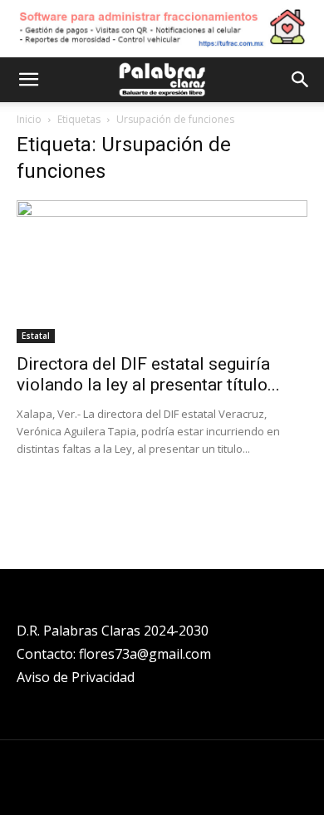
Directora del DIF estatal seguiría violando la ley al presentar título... (148, 374)
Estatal (36, 335)
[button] (28, 79)
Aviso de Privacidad (76, 677)
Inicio (29, 119)
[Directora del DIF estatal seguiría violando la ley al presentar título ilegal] (162, 272)
